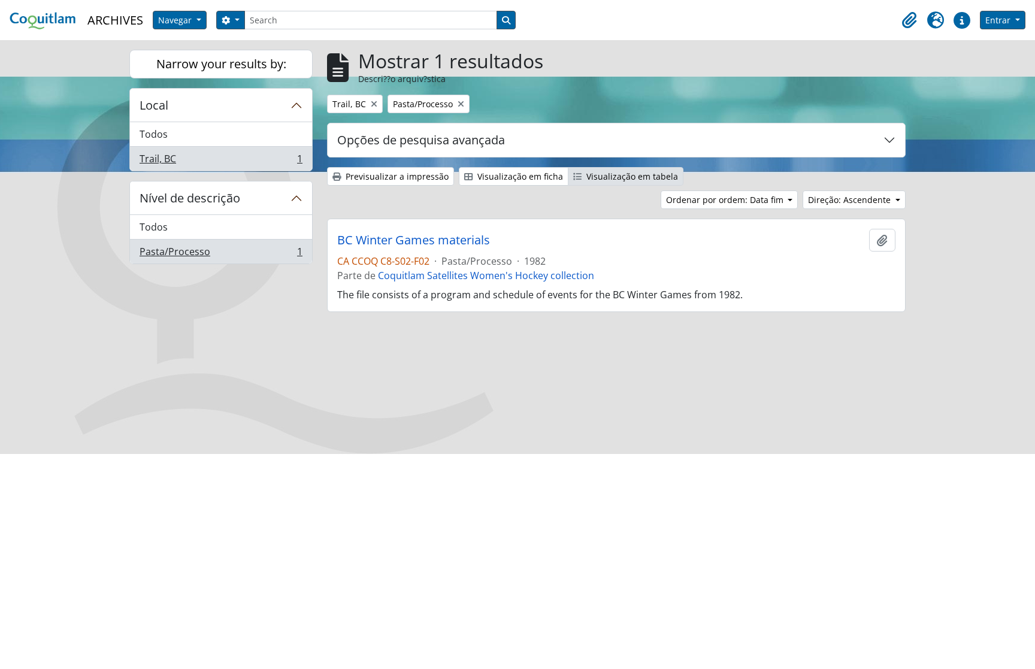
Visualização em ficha (519, 176)
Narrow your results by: (221, 64)
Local (154, 105)
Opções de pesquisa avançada (421, 140)
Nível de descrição (190, 198)
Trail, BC (220, 161)
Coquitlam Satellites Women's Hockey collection (486, 275)
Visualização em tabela (631, 176)
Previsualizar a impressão (396, 176)
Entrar (999, 20)
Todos (154, 134)
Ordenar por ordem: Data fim (726, 199)
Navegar (176, 20)
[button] (909, 20)
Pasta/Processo (220, 254)
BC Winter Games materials (413, 240)
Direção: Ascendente (850, 199)
